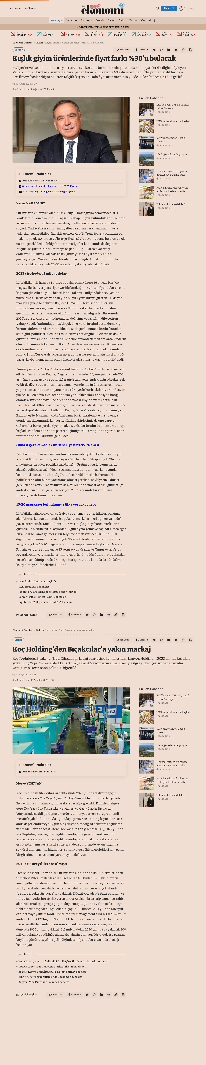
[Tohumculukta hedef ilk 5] (146, 209)
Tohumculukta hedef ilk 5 (34, 586)
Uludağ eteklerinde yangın (172, 154)
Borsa (20, 32)
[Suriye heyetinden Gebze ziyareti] (146, 142)
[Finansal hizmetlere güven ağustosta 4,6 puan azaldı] (146, 176)
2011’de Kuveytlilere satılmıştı (39, 771)
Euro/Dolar (96, 32)
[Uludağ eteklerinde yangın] (146, 159)
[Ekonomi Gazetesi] (103, 8)
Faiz (164, 32)
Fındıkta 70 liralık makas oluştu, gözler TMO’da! (47, 591)
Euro (68, 32)
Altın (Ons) (142, 32)
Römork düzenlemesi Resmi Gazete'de (42, 597)
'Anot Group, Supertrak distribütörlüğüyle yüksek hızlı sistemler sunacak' (63, 961)
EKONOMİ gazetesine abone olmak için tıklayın (103, 27)
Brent (186, 32)
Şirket (39, 630)
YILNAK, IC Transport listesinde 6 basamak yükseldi (50, 976)
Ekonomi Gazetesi (23, 42)
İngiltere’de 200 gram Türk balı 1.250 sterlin (45, 602)
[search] (157, 8)
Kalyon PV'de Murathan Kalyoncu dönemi (43, 982)
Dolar (46, 32)
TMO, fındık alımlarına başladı (37, 581)
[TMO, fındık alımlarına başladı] (146, 126)
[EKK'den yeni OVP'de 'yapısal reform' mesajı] (146, 109)
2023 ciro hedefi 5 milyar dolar (39, 180)
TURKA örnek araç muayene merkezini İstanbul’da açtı (52, 966)
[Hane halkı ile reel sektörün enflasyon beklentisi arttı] (146, 192)
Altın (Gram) (120, 32)
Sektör (39, 42)
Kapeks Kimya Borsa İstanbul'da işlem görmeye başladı (52, 971)
